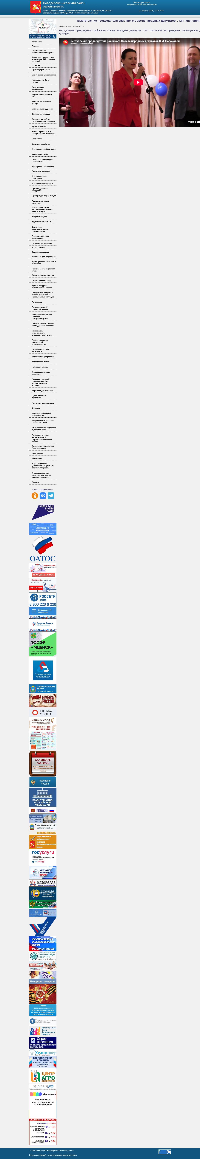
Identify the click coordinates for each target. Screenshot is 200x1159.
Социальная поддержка (42, 109)
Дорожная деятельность (42, 391)
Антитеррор (37, 302)
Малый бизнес (38, 248)
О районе (36, 65)
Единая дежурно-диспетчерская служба (42, 287)
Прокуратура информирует (44, 196)
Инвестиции (37, 459)
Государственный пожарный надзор (40, 308)
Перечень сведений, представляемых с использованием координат (41, 382)
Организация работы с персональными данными (43, 120)
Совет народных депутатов (44, 75)
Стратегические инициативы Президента (42, 52)
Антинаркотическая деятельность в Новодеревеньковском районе (42, 438)
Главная (35, 46)
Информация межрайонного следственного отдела (41, 333)
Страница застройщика (42, 243)
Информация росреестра (43, 357)
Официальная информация (38, 88)
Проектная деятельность (43, 403)
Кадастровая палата (41, 362)
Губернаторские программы (39, 397)
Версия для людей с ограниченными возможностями (53, 1155)
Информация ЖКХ (40, 154)
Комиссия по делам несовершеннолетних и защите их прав (42, 209)
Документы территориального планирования (40, 229)
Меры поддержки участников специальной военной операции (43, 466)
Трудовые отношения (41, 222)
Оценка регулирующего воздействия (42, 160)
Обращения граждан (41, 114)
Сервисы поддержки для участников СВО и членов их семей (43, 59)
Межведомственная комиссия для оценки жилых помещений (41, 475)
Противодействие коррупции (39, 190)
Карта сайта (37, 42)
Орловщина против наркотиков (40, 350)
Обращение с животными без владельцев (43, 447)
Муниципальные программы (39, 177)
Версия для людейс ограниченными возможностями (142, 3)
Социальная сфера (40, 252)
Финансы (36, 408)
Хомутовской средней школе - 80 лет (41, 414)
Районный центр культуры (44, 256)
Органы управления (41, 70)
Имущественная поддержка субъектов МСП (44, 429)
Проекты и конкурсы (41, 171)
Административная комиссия (40, 202)
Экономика (37, 139)
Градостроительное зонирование (40, 237)
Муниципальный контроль (44, 149)
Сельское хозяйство (41, 144)
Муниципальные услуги (42, 183)
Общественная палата (41, 280)
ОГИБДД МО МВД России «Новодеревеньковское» (43, 325)
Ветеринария (37, 453)
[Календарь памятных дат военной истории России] (42, 707)
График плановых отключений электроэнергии (40, 342)
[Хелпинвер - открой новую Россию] (42, 1055)
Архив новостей (39, 126)
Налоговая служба (40, 367)
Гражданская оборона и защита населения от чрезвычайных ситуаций (43, 295)
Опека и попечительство (43, 275)
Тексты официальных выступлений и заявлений (43, 133)
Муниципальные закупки (43, 167)
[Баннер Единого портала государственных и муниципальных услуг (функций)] (42, 865)
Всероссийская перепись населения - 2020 (43, 421)
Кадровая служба (39, 217)
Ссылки (35, 482)
